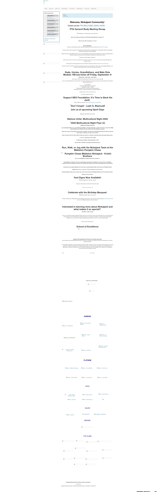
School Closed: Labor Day (52, 28)
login (44, 0)
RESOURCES (93, 8)
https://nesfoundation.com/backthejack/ (93, 102)
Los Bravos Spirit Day (52, 35)
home (47, 0)
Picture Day (50, 17)
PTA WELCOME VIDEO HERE (92, 25)
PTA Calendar (93, 59)
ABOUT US (57, 8)
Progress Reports (51, 32)
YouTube (94, 40)
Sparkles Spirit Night (51, 18)
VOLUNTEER (72, 8)
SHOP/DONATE (64, 8)
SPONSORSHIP (79, 8)
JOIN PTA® (51, 8)
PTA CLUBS (86, 8)
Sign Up (82, 137)
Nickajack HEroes (51, 25)
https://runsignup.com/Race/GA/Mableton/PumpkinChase (91, 169)
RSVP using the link (95, 217)
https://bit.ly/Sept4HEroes (91, 92)
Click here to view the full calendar (49, 39)
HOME (46, 8)
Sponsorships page (104, 63)
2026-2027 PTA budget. (103, 47)
